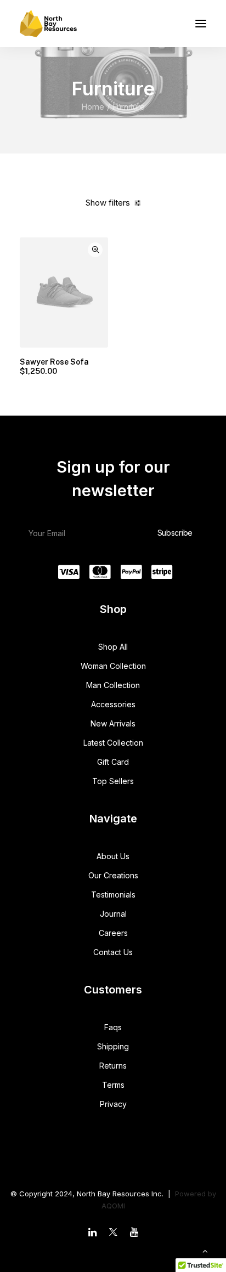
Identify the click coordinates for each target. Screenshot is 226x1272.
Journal (113, 913)
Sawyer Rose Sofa (54, 366)
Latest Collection (113, 742)
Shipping (113, 1046)
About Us (113, 856)
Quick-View (95, 249)
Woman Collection (113, 666)
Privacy (113, 1104)
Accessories (113, 704)
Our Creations (113, 875)
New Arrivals (113, 723)
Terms (113, 1084)
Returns (113, 1065)
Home (92, 106)
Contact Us (113, 952)
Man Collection (113, 685)
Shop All (113, 646)
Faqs (113, 1027)
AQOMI (113, 1205)
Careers (113, 933)
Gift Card (113, 761)
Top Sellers (113, 781)
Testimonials (113, 894)
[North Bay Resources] (48, 23)
